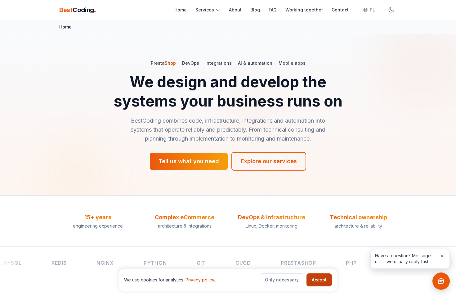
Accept (319, 279)
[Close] (442, 256)
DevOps (190, 63)
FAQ (273, 9)
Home (180, 9)
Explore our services (269, 161)
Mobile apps (292, 63)
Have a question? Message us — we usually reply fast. (403, 258)
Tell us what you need (189, 161)
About (235, 9)
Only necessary (282, 279)
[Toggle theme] (391, 9)
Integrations (218, 63)
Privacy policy (200, 279)
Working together (304, 9)
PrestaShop (163, 63)
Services (204, 9)
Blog (255, 9)
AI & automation (255, 63)
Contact (340, 9)
